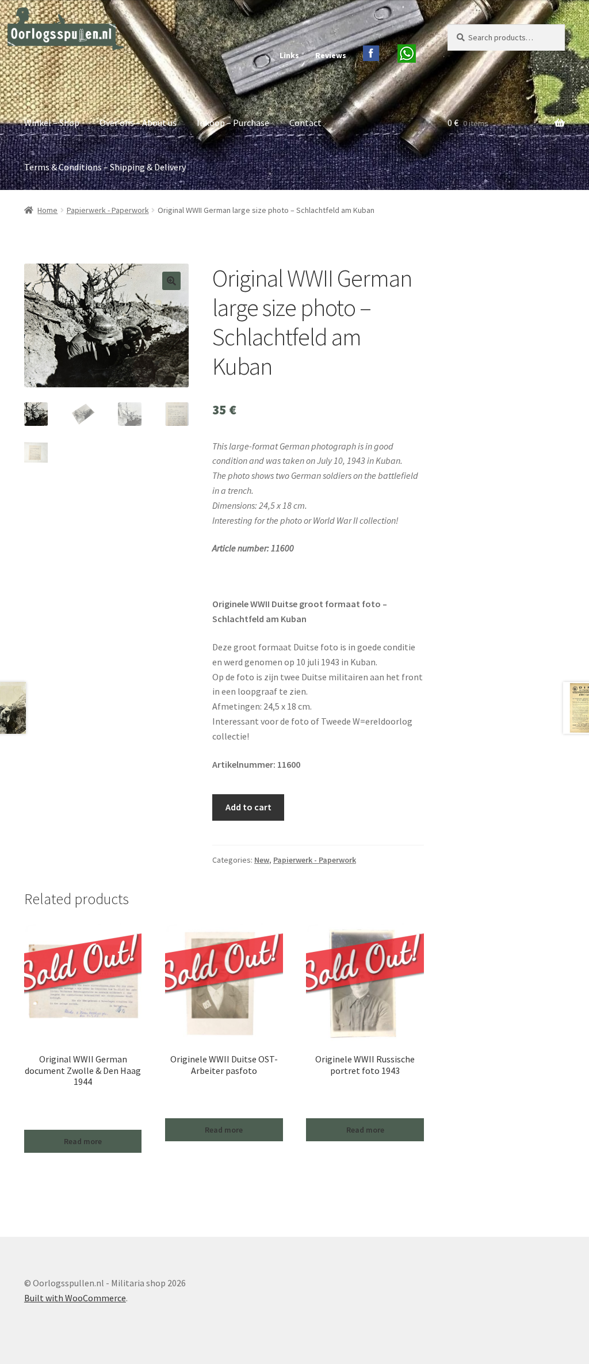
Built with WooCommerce (75, 1298)
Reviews (330, 55)
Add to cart (248, 807)
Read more (83, 1141)
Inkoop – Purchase (233, 122)
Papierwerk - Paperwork (108, 210)
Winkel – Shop (51, 122)
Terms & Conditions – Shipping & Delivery (105, 167)
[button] (171, 281)
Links (289, 55)
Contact (305, 122)
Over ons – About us (138, 122)
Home (47, 210)
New (261, 860)
